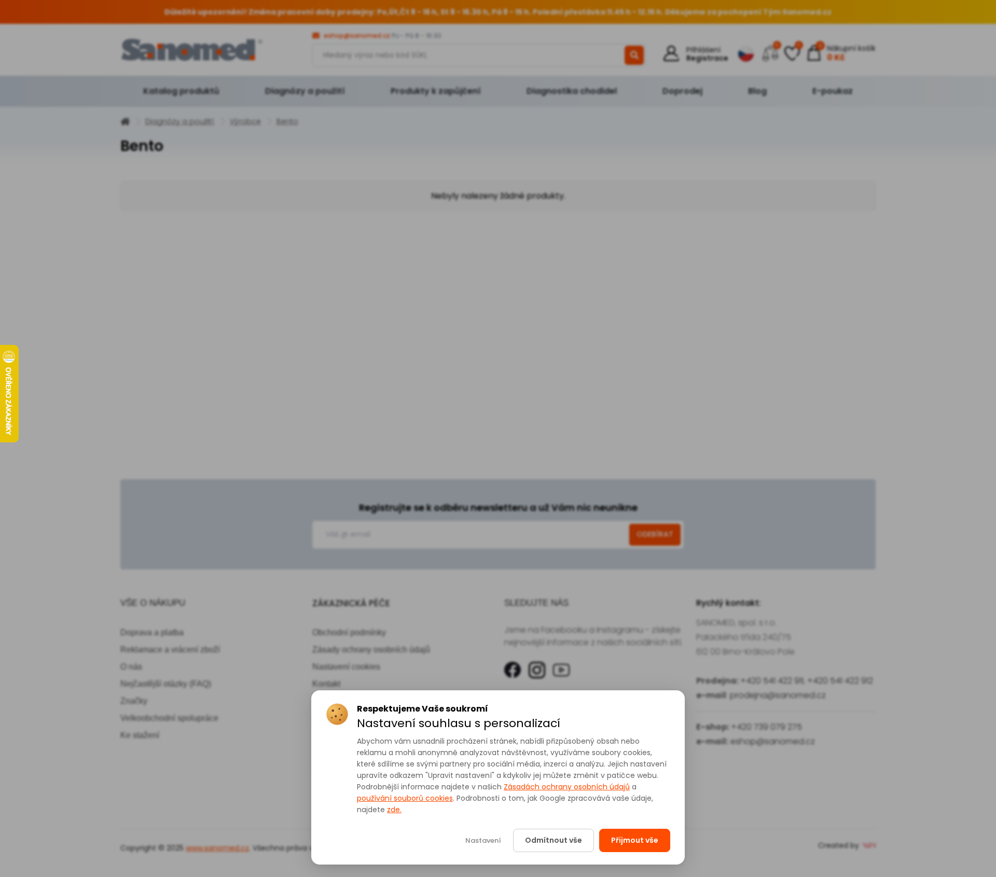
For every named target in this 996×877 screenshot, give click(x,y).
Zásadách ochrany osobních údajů (567, 787)
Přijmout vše (634, 840)
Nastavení (483, 840)
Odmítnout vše (553, 840)
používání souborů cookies (405, 798)
